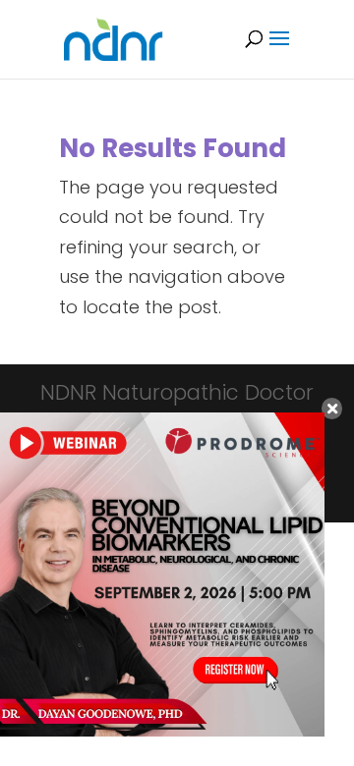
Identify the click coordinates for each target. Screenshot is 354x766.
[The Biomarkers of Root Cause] (162, 730)
